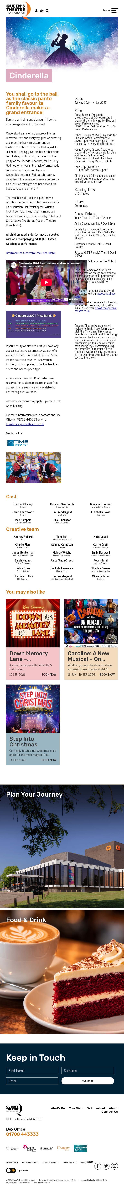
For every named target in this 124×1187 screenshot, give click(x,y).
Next (55, 467)
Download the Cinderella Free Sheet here (30, 252)
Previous (9, 467)
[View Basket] (41, 10)
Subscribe (87, 1081)
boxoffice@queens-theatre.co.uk (25, 423)
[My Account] (36, 10)
